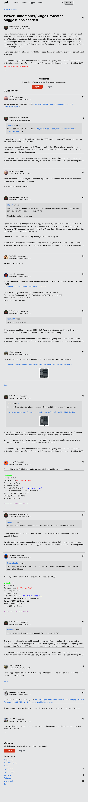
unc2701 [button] (12, 274)
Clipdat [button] (11, 97)
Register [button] (50, 87)
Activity (6, 766)
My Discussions (9, 772)
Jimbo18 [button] (12, 719)
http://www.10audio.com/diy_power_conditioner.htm (25, 286)
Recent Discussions (10, 763)
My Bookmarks (44, 769)
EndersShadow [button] (14, 26)
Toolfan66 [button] (12, 256)
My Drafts (44, 775)
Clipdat (10, 125)
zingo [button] (11, 352)
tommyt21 (11, 522)
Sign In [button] (37, 87)
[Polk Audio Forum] (6, 2)
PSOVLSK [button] (12, 692)
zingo (9, 403)
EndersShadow (13, 563)
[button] (83, 18)
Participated (8, 778)
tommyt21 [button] (12, 462)
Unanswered (44, 781)
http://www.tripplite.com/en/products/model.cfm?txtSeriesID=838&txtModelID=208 (38, 364)
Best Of (6, 784)
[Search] (62, 2)
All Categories (9, 760)
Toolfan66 (11, 319)
